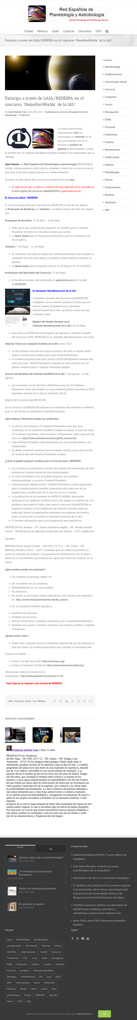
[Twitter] (77, 938)
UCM (19, 1001)
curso (34, 958)
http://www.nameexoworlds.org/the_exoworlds (49, 438)
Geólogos (12, 976)
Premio (109, 179)
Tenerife (53, 995)
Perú (54, 988)
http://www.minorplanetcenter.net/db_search (41, 599)
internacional (22, 982)
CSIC (25, 958)
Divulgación (74, 112)
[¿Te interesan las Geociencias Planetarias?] (12, 872)
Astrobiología (112, 66)
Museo (23, 988)
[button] (107, 30)
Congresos (111, 96)
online (44, 988)
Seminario (110, 202)
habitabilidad (28, 976)
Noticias (109, 164)
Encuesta (110, 127)
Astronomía (31, 945)
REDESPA (20, 284)
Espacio (35, 964)
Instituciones (112, 157)
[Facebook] (72, 938)
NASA (34, 988)
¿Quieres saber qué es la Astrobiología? (41, 857)
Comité (43, 951)
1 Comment (24, 115)
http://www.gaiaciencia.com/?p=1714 (41, 676)
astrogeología (14, 945)
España (47, 964)
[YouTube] (82, 938)
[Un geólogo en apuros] (12, 906)
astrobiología (41, 939)
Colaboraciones (52, 112)
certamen (80, 136)
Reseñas (109, 194)
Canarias (45, 945)
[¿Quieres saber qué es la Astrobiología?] (12, 859)
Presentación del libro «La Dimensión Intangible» (101, 878)
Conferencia (13, 958)
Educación (22, 964)
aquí (72, 179)
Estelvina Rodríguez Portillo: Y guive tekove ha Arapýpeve (99, 856)
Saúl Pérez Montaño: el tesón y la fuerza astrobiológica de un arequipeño (96, 868)
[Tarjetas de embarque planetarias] (12, 891)
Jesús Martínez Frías (17, 112)
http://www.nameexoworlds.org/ (65, 665)
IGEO (58, 976)
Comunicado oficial (116, 81)
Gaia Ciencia (12, 164)
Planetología (11, 115)
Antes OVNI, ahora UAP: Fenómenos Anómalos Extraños (99, 922)
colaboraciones (28, 951)
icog (49, 976)
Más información (84, 1013)
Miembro (11, 988)
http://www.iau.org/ (53, 661)
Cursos (108, 104)
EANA (108, 119)
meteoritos (49, 982)
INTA (9, 982)
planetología (13, 995)
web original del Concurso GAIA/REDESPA (36, 191)
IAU (76, 132)
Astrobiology (23, 939)
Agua (9, 939)
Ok (104, 1013)
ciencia (57, 945)
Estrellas (59, 964)
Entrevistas (111, 134)
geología (24, 970)
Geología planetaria (43, 970)
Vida (28, 1001)
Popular (20, 847)
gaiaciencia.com (65, 280)
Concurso (63, 112)
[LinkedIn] (88, 938)
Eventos (84, 112)
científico (11, 951)
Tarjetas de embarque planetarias (37, 888)
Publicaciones (112, 187)
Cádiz (44, 958)
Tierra (10, 1001)
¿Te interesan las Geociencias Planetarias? (35, 873)
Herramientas (112, 149)
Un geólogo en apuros (31, 904)
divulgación (58, 958)
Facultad (11, 970)
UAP (107, 210)
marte (37, 982)
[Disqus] (50, 786)
